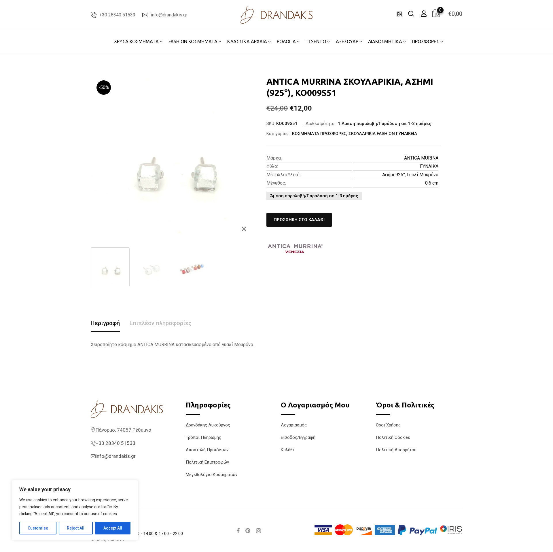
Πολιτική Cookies (393, 437)
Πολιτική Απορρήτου (396, 449)
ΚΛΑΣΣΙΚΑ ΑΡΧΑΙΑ (247, 41)
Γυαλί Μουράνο (422, 174)
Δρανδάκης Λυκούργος (208, 425)
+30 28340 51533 (117, 15)
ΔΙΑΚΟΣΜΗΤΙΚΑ (385, 41)
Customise (38, 528)
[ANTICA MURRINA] (295, 248)
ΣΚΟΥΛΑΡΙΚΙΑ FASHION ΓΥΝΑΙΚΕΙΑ (383, 133)
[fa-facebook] (238, 530)
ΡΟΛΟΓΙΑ (286, 41)
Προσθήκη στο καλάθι (299, 219)
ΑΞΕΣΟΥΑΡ (347, 41)
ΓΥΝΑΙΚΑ (429, 166)
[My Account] (424, 13)
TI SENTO (316, 41)
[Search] (411, 13)
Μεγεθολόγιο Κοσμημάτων (211, 474)
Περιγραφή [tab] (105, 323)
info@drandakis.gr (169, 15)
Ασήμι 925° (393, 174)
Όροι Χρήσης (388, 425)
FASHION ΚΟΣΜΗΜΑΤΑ (192, 41)
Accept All (112, 528)
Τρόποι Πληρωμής (203, 437)
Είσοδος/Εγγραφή (298, 437)
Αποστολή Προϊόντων (207, 449)
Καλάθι (287, 449)
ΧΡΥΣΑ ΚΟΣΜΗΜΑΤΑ (136, 41)
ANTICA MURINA (421, 158)
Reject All (75, 528)
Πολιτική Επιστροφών (207, 462)
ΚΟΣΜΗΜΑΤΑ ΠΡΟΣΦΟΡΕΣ (319, 133)
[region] (75, 510)
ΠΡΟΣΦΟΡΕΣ (425, 41)
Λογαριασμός (294, 425)
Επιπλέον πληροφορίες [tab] (161, 323)
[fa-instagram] (258, 530)
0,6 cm (431, 183)
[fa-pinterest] (247, 530)
